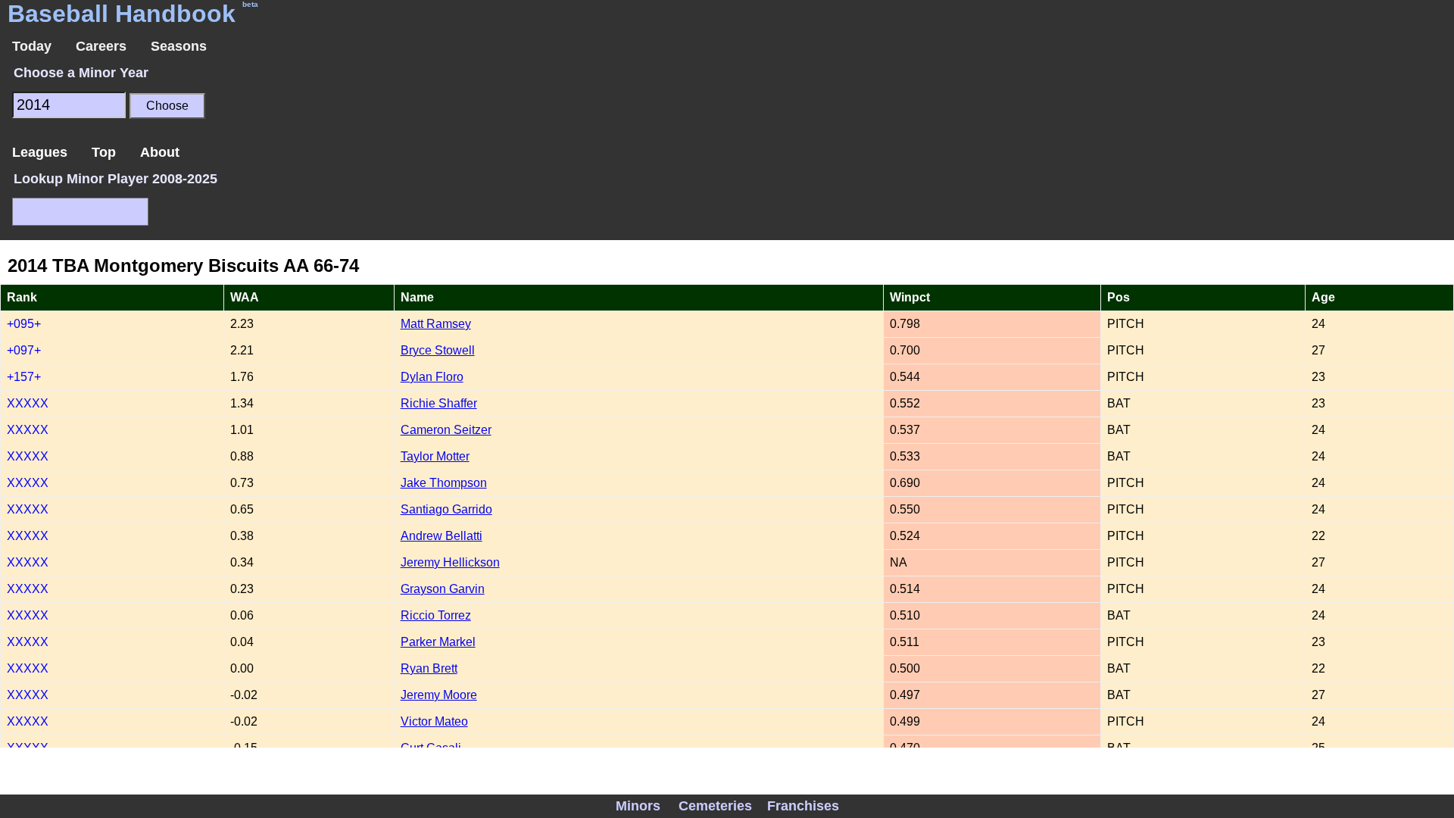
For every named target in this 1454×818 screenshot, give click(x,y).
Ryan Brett (429, 668)
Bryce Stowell (438, 350)
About (159, 152)
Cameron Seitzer (446, 429)
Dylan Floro (432, 376)
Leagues (39, 152)
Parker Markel (438, 641)
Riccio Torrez (436, 615)
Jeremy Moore (439, 694)
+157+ (24, 376)
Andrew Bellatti (441, 535)
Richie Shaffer (439, 403)
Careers (101, 46)
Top (104, 152)
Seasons (179, 46)
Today (31, 46)
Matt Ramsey (436, 323)
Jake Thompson (444, 482)
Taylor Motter (435, 456)
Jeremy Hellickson (450, 562)
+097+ (24, 350)
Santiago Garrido (446, 509)
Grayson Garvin (443, 588)
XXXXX (27, 403)
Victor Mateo (434, 721)
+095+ (24, 323)
